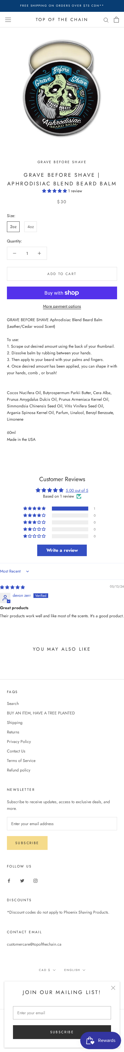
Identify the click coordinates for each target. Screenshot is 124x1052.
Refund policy (18, 770)
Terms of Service (21, 760)
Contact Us (16, 751)
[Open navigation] (8, 19)
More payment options (62, 306)
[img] (12, 587)
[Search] (106, 19)
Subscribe (62, 1032)
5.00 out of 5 (77, 490)
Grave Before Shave (62, 162)
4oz (30, 226)
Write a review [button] (62, 550)
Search (13, 703)
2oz (13, 226)
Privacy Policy (19, 741)
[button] (55, 191)
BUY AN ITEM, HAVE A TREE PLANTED (41, 713)
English (72, 970)
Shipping (14, 722)
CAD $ (44, 970)
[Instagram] (35, 880)
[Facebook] (9, 880)
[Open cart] (116, 19)
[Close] (113, 988)
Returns (13, 732)
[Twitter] (22, 880)
